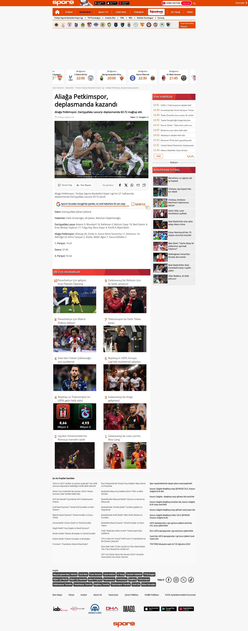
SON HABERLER (163, 96)
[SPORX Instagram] (176, 580)
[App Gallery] (186, 610)
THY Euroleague (94, 18)
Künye (71, 595)
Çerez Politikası (131, 595)
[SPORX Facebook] (168, 580)
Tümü (190, 11)
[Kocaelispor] (122, 24)
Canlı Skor (121, 11)
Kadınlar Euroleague (145, 18)
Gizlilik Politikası (152, 595)
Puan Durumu (187, 23)
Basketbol (85, 11)
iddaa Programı (95, 579)
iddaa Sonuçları (148, 584)
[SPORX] (124, 624)
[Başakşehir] (115, 24)
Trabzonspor (143, 579)
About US (97, 595)
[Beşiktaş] (129, 24)
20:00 (111, 78)
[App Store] (152, 610)
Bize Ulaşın (57, 595)
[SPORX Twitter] (183, 580)
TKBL (122, 18)
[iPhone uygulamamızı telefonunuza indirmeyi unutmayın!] (111, 4)
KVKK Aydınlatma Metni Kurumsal (180, 595)
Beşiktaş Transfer (101, 584)
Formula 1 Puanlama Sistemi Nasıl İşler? (70, 544)
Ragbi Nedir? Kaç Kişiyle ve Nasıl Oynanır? (71, 528)
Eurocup (161, 18)
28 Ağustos (80, 71)
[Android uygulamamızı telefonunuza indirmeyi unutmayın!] (99, 4)
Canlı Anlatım (109, 574)
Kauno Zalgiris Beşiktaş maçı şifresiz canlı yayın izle (172, 510)
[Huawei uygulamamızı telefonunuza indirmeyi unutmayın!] (123, 4)
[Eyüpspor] (155, 24)
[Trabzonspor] (76, 24)
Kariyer (84, 595)
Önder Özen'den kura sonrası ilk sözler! (177, 115)
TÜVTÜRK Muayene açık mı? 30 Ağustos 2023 (170, 544)
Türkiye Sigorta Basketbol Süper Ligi (68, 18)
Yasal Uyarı (113, 595)
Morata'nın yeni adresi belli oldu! (174, 130)
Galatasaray (109, 579)
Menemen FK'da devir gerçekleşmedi (176, 140)
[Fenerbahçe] (102, 24)
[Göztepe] (142, 24)
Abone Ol (186, 3)
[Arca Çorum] (148, 24)
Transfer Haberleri (134, 574)
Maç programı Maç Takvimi (65, 574)
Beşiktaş (132, 579)
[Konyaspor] (162, 24)
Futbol (68, 11)
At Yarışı (175, 11)
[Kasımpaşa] (96, 24)
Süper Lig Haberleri (78, 579)
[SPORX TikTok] (191, 580)
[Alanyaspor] (82, 24)
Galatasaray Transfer (62, 584)
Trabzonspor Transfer (120, 584)
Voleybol (138, 11)
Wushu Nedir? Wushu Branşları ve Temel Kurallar (74, 533)
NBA (130, 18)
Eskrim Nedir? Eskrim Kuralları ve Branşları (71, 539)
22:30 (142, 78)
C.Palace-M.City (80, 74)
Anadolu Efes (110, 18)
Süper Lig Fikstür (60, 579)
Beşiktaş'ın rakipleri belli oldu (173, 135)
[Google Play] (169, 610)
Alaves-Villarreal (142, 74)
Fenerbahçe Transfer (83, 584)
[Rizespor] (135, 24)
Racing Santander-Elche (111, 74)
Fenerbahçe (122, 579)
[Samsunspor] (69, 24)
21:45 (173, 78)
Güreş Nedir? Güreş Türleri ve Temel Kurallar (72, 523)
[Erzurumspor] (168, 24)
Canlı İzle (136, 584)
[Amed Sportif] (109, 24)
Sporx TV (103, 11)
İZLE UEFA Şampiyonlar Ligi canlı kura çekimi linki (171, 531)
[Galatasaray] (63, 24)
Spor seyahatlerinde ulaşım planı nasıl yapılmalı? (171, 483)
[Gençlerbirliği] (56, 24)
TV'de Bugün (149, 574)
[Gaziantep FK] (89, 24)
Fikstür (184, 26)
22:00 (80, 78)
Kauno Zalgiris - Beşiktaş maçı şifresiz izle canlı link (172, 497)
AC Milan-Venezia (174, 74)
